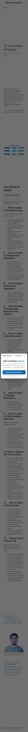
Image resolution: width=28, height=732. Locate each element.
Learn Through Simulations (14, 372)
